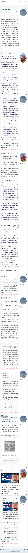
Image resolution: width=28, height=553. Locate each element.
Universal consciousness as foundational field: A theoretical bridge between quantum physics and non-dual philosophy (9, 419)
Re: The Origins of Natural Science (6, 53)
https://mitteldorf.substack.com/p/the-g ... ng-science (8, 409)
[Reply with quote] (17, 9)
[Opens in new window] (10, 446)
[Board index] (3, 1)
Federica (20, 16)
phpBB (12, 551)
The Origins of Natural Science (6, 7)
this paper (10, 511)
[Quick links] (26, 4)
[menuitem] (26, 1)
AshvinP (4, 98)
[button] (26, 8)
